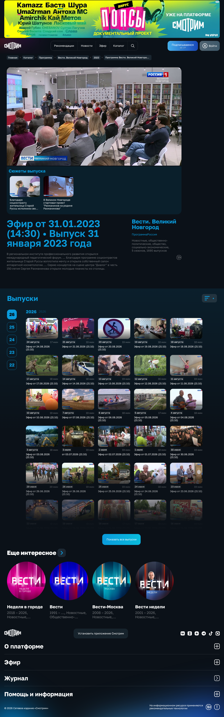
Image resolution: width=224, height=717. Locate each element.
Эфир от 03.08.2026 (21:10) (38, 456)
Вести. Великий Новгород (72, 57)
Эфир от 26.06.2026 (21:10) (74, 493)
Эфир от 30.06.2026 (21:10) (182, 456)
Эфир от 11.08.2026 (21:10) (186, 383)
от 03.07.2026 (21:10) (74, 454)
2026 (42, 311)
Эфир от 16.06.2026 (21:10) (186, 528)
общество (159, 243)
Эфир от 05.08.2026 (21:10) (146, 419)
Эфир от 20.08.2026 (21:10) (110, 348)
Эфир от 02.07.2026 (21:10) (114, 454)
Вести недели (150, 606)
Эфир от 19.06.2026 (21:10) (78, 528)
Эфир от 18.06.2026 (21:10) (114, 528)
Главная (12, 57)
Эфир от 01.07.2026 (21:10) (150, 454)
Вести (56, 606)
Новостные (139, 240)
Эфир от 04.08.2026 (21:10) (182, 419)
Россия (152, 234)
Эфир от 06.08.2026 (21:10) (110, 419)
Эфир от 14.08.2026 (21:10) (78, 383)
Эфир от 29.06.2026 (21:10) (38, 493)
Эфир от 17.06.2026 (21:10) (150, 528)
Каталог (28, 57)
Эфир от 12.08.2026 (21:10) (150, 383)
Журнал (16, 678)
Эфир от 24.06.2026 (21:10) (146, 493)
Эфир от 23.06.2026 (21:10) (186, 491)
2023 (96, 57)
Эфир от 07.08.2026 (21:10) (78, 417)
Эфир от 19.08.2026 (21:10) (150, 346)
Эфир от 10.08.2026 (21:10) (42, 417)
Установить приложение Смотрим (101, 633)
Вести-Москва (107, 606)
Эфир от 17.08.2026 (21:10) (42, 383)
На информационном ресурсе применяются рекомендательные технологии (176, 707)
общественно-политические (150, 242)
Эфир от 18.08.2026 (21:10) (186, 346)
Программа (45, 57)
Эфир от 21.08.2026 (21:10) (78, 346)
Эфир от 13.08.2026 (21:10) (114, 383)
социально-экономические (150, 247)
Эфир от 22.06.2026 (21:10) (42, 528)
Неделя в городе (25, 606)
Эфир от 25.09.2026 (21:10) (114, 491)
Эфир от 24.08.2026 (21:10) (38, 348)
